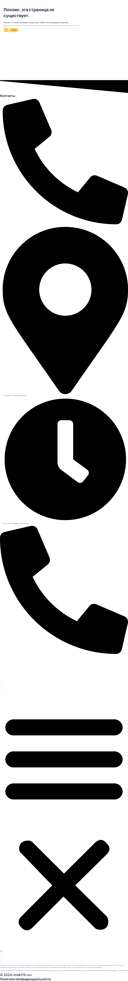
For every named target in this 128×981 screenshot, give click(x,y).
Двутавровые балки (8, 686)
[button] (64, 822)
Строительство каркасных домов (12, 688)
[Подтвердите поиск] (6, 30)
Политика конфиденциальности (25, 979)
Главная (5, 682)
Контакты (5, 690)
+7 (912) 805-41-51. (122, 970)
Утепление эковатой (9, 684)
